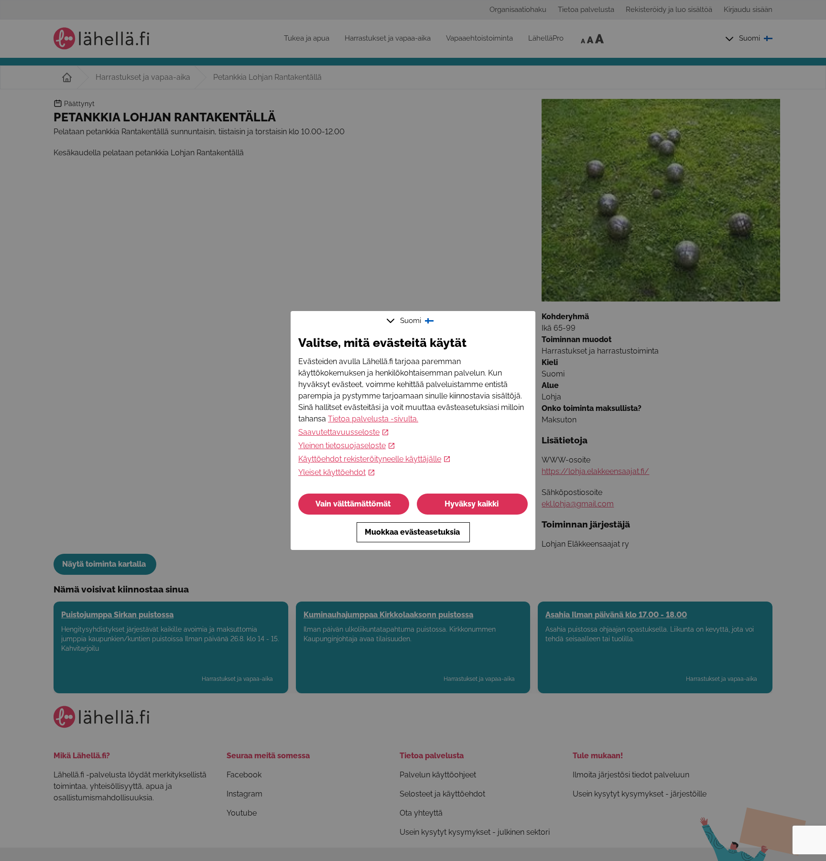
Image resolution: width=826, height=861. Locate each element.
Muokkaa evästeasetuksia (412, 532)
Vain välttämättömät (353, 503)
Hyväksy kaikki (472, 503)
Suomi (410, 320)
